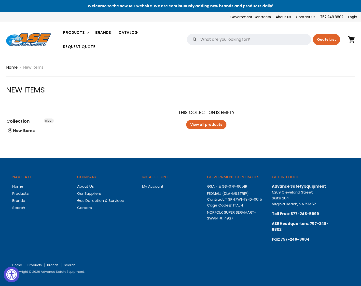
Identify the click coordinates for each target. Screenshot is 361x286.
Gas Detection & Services (100, 200)
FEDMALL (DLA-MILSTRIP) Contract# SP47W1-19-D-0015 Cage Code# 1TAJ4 (234, 199)
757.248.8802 (331, 16)
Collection (18, 121)
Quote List (326, 39)
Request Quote (79, 46)
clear (49, 120)
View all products (206, 124)
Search (18, 207)
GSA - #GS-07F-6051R (227, 186)
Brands (103, 32)
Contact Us (305, 16)
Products (74, 32)
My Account (153, 186)
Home (12, 67)
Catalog (128, 32)
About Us (283, 16)
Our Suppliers (89, 193)
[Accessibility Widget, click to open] (11, 274)
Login (352, 16)
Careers (84, 207)
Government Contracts (250, 16)
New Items (23, 130)
